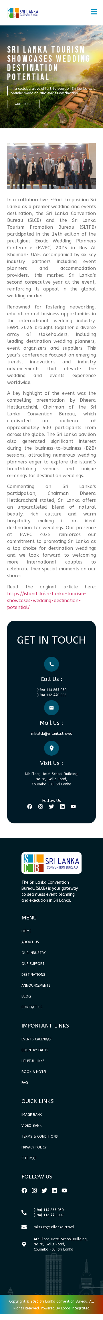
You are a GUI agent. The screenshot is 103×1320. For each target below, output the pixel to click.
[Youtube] (73, 806)
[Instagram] (40, 806)
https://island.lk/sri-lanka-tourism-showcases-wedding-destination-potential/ (46, 600)
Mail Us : (51, 723)
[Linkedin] (62, 806)
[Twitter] (51, 806)
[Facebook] (29, 806)
